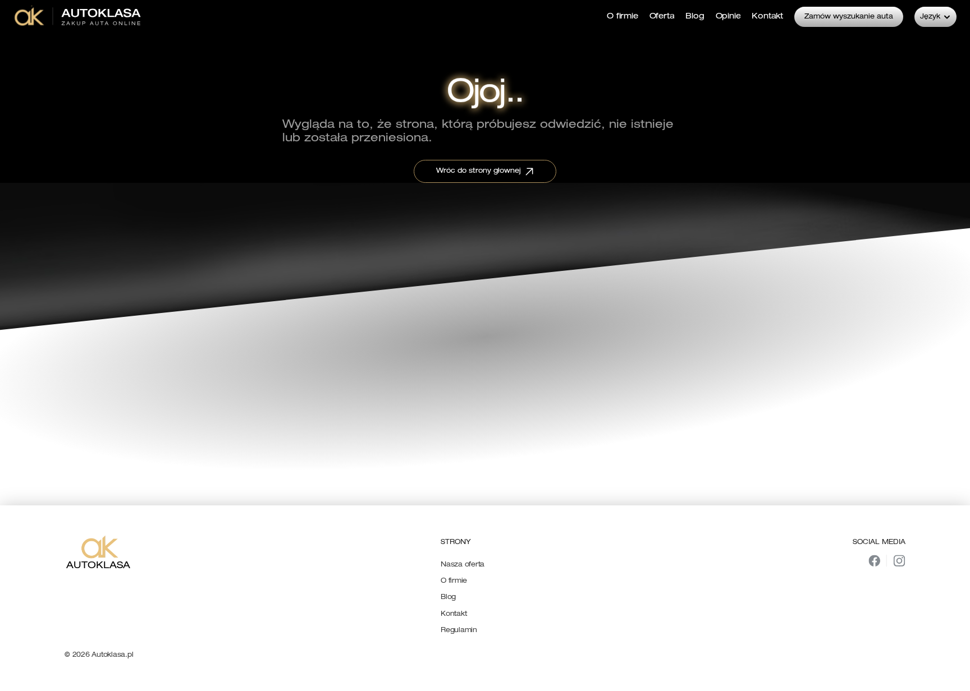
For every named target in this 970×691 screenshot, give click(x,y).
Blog (448, 597)
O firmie (454, 581)
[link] (78, 17)
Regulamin (459, 630)
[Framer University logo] (78, 17)
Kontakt (453, 614)
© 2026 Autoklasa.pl (99, 655)
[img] (874, 560)
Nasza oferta (462, 564)
